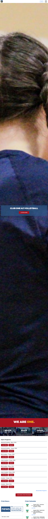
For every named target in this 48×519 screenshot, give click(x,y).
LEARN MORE (24, 212)
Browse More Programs (41, 490)
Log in (41, 1)
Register (11, 445)
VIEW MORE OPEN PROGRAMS (24, 494)
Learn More (4, 445)
